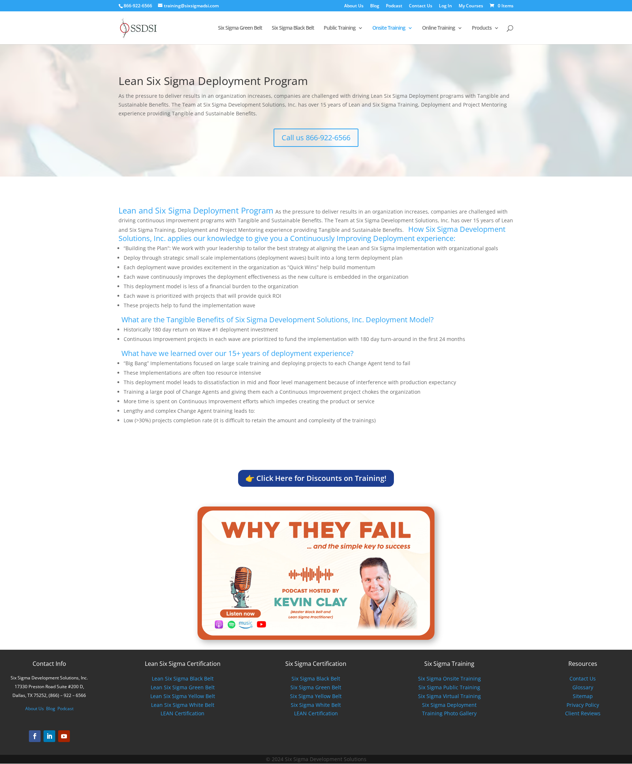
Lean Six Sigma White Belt (182, 704)
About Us (354, 6)
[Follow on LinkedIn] (49, 736)
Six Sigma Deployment (449, 704)
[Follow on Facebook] (35, 736)
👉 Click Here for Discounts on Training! (316, 478)
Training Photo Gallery (449, 713)
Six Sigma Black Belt (293, 28)
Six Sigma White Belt (316, 704)
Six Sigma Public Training (449, 687)
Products (482, 28)
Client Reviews (583, 713)
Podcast (394, 6)
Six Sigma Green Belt (240, 28)
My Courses (471, 6)
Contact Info (49, 664)
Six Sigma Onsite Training (449, 678)
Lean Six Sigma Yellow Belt (182, 696)
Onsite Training (388, 28)
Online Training (438, 28)
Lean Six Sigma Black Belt (183, 678)
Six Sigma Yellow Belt (316, 696)
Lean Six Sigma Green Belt (183, 687)
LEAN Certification (182, 713)
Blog (374, 6)
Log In (445, 6)
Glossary (582, 687)
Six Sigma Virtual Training (449, 696)
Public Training (340, 28)
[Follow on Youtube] (64, 736)
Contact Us (420, 6)
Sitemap (583, 696)
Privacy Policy (583, 704)
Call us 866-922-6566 (316, 137)
